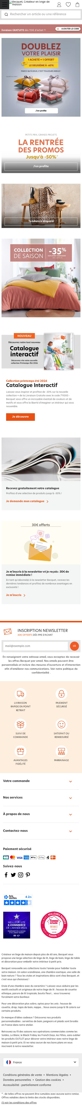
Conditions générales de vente (22, 1075)
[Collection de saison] (41, 278)
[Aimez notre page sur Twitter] (13, 877)
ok (74, 646)
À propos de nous (16, 814)
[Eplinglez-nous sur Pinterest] (28, 877)
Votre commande (16, 781)
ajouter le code (70, 29)
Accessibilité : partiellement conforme (27, 1085)
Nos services (13, 797)
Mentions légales (57, 1075)
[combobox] (41, 14)
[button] (41, 1062)
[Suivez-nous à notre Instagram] (21, 877)
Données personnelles (17, 1080)
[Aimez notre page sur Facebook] (6, 877)
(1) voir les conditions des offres (19, 1103)
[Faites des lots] (41, 77)
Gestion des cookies (48, 1080)
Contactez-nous (15, 831)
